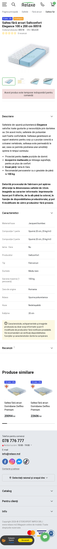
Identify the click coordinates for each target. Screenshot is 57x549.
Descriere (8, 116)
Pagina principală (10, 12)
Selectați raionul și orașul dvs (28, 477)
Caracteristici (10, 212)
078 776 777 (13, 440)
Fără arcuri (37, 12)
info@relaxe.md (11, 453)
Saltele (25, 12)
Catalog (7, 490)
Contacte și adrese (10, 469)
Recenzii (8, 348)
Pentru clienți (10, 501)
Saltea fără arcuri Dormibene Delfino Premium (14, 406)
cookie (11, 542)
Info (4, 511)
